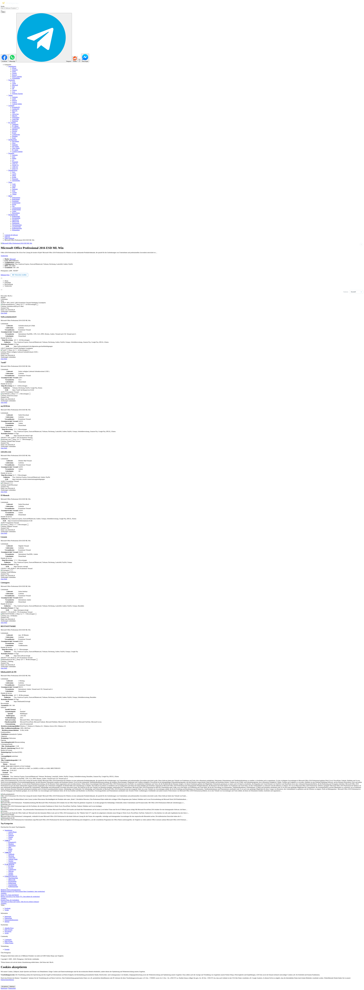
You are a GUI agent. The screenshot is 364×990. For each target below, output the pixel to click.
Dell (13, 87)
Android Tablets (17, 104)
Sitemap (7, 921)
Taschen (10, 861)
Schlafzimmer (16, 203)
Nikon (14, 175)
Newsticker (8, 931)
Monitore (15, 129)
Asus (13, 81)
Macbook (11, 856)
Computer (11, 105)
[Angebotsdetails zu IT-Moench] (10, 483)
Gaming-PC (15, 109)
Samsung (15, 70)
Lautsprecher (16, 134)
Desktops (7, 840)
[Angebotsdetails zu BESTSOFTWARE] (15, 614)
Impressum (8, 916)
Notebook (11, 854)
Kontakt (7, 949)
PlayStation (15, 141)
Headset (10, 874)
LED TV (15, 163)
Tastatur (10, 873)
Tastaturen (15, 124)
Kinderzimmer (16, 209)
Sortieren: (345, 292)
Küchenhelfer (16, 218)
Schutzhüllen (16, 78)
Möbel (10, 196)
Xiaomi (14, 73)
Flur (13, 206)
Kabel (14, 138)
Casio (14, 184)
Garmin (14, 192)
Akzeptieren (5, 986)
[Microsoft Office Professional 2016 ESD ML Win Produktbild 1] (16, 243)
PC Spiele (15, 150)
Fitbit (13, 187)
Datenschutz (8, 918)
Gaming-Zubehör (17, 151)
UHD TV (15, 167)
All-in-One (15, 114)
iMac (13, 112)
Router (14, 133)
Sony (13, 157)
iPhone (14, 68)
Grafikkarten (16, 128)
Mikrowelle (15, 221)
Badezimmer (16, 199)
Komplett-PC (16, 107)
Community (8, 939)
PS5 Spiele (15, 146)
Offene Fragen (9, 943)
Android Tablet (12, 859)
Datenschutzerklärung (7, 980)
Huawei (14, 75)
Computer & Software (11, 235)
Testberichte (4, 256)
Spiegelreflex (16, 180)
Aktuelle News (9, 928)
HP (13, 88)
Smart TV (15, 168)
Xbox (14, 143)
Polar (13, 191)
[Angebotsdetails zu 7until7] (7, 350)
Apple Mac (15, 119)
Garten (14, 211)
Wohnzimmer (16, 197)
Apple (14, 83)
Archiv (7, 933)
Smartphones (12, 66)
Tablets (10, 95)
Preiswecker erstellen (21, 275)
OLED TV (15, 165)
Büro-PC (15, 110)
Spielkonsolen (12, 139)
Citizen (14, 194)
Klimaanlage (16, 230)
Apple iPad (11, 857)
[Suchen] (1, 10)
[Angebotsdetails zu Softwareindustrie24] (15, 305)
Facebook (7, 908)
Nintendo (15, 145)
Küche (14, 204)
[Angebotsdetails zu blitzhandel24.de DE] (15, 660)
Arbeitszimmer (16, 208)
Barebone (15, 121)
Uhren (10, 182)
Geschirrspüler (16, 226)
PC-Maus (11, 866)
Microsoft (15, 85)
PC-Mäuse (15, 126)
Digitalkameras (12, 170)
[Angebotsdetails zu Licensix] (8, 525)
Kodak (14, 177)
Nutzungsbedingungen (11, 920)
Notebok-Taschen (17, 93)
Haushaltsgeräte (13, 214)
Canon (14, 174)
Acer (13, 92)
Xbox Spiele (16, 148)
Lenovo (14, 90)
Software (7, 236)
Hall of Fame (8, 930)
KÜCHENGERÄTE (11, 876)
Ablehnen (12, 986)
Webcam (11, 871)
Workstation (15, 117)
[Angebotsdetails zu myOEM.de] (10, 394)
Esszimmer (15, 201)
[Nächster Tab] (1, 289)
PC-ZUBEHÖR (9, 864)
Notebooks (11, 80)
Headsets (15, 136)
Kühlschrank (16, 216)
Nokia (14, 71)
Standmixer (15, 220)
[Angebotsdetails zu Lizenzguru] (10, 570)
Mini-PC (14, 116)
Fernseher (11, 153)
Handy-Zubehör (17, 76)
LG (13, 160)
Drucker (14, 131)
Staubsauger (15, 223)
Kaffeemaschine (17, 228)
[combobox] (9, 8)
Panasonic (15, 162)
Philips (14, 158)
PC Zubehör (12, 122)
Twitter (7, 910)
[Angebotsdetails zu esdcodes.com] (12, 439)
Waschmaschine (17, 225)
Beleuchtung (16, 213)
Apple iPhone (12, 832)
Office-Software (9, 238)
